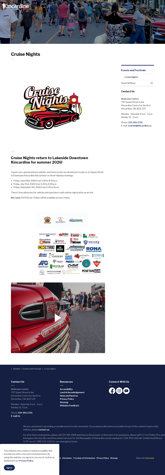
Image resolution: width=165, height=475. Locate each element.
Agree (9, 467)
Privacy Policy (26, 460)
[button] (58, 317)
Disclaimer (67, 458)
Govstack (149, 458)
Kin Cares (15, 197)
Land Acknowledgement (72, 392)
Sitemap (64, 402)
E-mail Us (15, 416)
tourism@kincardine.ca (139, 125)
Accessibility (66, 389)
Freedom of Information (84, 458)
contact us (43, 429)
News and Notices (69, 395)
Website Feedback (69, 405)
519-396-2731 (135, 122)
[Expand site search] (161, 6)
